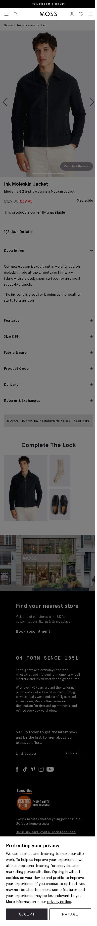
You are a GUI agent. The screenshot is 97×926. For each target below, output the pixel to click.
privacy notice (59, 901)
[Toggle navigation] (6, 14)
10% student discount (48, 4)
